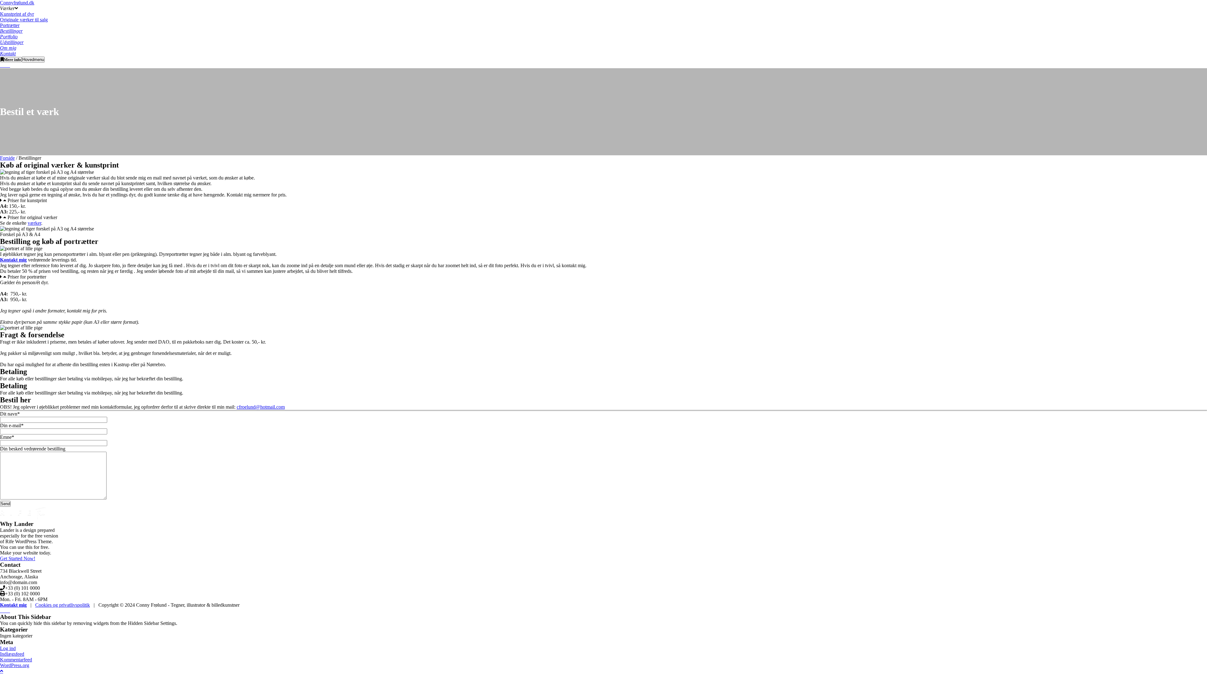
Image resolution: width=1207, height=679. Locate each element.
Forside (7, 158)
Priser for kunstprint (27, 200)
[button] (603, 200)
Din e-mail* (12, 425)
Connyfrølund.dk (17, 2)
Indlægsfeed (12, 654)
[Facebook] (7, 65)
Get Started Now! (17, 558)
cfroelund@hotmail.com (261, 407)
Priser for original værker (32, 217)
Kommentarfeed (16, 659)
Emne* (7, 437)
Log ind (8, 648)
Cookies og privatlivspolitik (62, 605)
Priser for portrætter (27, 276)
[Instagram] (2, 65)
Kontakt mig (13, 605)
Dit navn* (10, 414)
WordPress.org (14, 665)
